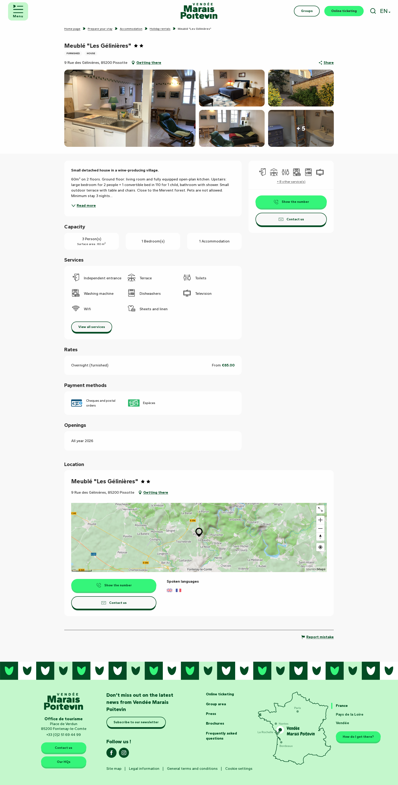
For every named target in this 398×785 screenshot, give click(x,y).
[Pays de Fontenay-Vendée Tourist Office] (199, 11)
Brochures (215, 723)
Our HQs (63, 762)
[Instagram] (124, 754)
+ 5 (300, 128)
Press (211, 713)
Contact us (63, 748)
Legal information (144, 768)
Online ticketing (220, 694)
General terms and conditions (192, 768)
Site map (113, 768)
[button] (373, 11)
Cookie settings (238, 768)
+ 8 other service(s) (291, 182)
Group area (216, 704)
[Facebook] (111, 754)
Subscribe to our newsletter (136, 722)
